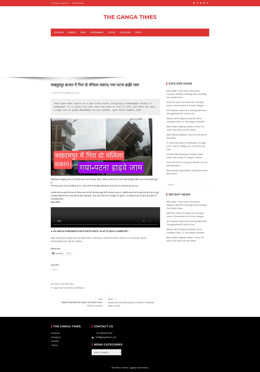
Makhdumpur (80, 288)
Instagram (59, 241)
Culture (111, 32)
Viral (132, 367)
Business (72, 32)
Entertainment (97, 32)
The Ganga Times (130, 17)
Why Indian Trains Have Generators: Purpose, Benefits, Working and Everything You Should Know (186, 94)
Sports (138, 32)
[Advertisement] (130, 57)
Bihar (72, 284)
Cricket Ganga (77, 3)
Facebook (135, 237)
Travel (83, 32)
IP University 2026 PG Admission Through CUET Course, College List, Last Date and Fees (186, 146)
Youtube (55, 341)
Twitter (143, 237)
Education (59, 32)
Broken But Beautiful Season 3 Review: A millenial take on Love (131, 302)
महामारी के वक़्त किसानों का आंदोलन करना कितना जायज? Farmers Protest (82, 302)
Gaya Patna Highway (66, 288)
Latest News (125, 32)
